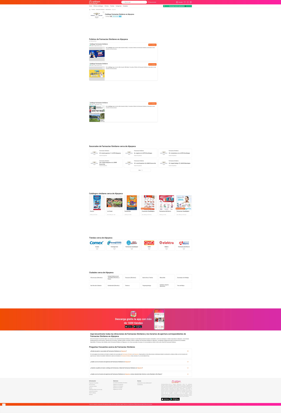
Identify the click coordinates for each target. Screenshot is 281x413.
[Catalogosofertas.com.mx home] (95, 2)
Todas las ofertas (93, 386)
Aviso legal (120, 404)
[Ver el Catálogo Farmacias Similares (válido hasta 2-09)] (97, 54)
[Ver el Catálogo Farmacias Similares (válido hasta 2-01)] (97, 73)
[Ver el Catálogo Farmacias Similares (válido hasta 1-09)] (97, 114)
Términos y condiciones (128, 404)
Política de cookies (148, 404)
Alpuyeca (123, 351)
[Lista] (191, 2)
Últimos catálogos (98, 6)
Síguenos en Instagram (118, 386)
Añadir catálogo (92, 392)
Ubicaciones (108, 9)
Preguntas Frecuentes (93, 382)
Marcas (90, 387)
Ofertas (107, 6)
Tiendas (112, 6)
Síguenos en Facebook (118, 384)
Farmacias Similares (100, 9)
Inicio (90, 6)
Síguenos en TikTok (117, 389)
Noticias (91, 394)
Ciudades (125, 6)
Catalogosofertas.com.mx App (95, 389)
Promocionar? (92, 384)
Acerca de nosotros (93, 391)
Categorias (118, 6)
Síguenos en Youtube (117, 387)
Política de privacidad (138, 404)
